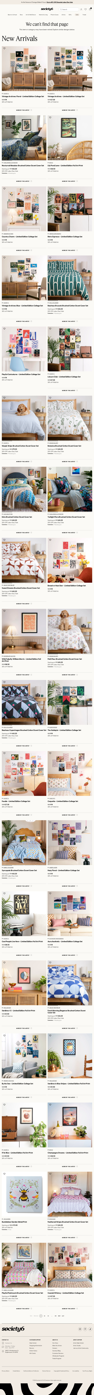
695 (55, 1316)
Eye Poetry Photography (56, 938)
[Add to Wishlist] (5, 48)
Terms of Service (46, 1371)
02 (18, 160)
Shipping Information (35, 1345)
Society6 (6, 93)
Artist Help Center (78, 1343)
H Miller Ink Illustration (10, 163)
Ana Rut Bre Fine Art (9, 585)
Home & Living (43, 15)
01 (7, 160)
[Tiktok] (90, 1329)
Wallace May (7, 1008)
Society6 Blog (56, 1351)
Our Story (55, 1343)
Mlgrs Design (53, 727)
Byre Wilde (52, 1219)
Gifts (70, 15)
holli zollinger (53, 303)
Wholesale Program (58, 1356)
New (21, 15)
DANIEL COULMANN (8, 867)
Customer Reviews (57, 1353)
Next (59, 1316)
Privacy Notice (5, 1371)
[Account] (81, 9)
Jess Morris (7, 1219)
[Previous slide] (5, 137)
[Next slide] (43, 137)
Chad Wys (52, 798)
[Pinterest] (85, 1329)
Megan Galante (53, 443)
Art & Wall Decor (31, 15)
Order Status (33, 1351)
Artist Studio (77, 1345)
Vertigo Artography (55, 234)
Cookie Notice (16, 1371)
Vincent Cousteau (9, 1081)
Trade (84, 15)
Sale (77, 15)
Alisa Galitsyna (8, 514)
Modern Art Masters (9, 656)
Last (63, 1316)
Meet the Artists (57, 1345)
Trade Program (56, 1358)
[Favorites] (85, 9)
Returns (31, 1348)
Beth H (51, 163)
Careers (54, 1348)
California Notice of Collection (31, 1371)
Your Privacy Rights (87, 1371)
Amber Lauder (53, 867)
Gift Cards (32, 1353)
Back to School (12, 15)
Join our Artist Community (80, 1348)
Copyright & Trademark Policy (61, 1371)
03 (29, 160)
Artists (64, 15)
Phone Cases (54, 15)
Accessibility (76, 1371)
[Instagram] (80, 1329)
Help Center (33, 1343)
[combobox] (69, 9)
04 (41, 160)
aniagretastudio (8, 234)
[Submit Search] (61, 9)
